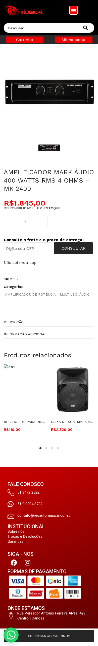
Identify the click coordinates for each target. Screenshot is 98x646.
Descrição (14, 322)
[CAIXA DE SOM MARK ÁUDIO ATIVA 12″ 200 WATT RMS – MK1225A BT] (72, 389)
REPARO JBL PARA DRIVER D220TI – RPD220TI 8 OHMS (25, 422)
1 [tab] (40, 448)
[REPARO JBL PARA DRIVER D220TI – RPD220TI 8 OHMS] (25, 389)
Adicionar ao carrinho (49, 636)
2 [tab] (46, 448)
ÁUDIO (84, 294)
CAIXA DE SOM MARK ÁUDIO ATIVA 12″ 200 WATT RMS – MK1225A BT (72, 422)
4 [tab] (58, 448)
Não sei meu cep (20, 262)
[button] (73, 10)
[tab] (49, 321)
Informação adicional (25, 334)
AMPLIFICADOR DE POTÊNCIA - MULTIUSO (41, 294)
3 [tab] (52, 448)
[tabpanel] (25, 402)
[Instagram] (27, 562)
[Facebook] (14, 562)
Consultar (73, 248)
